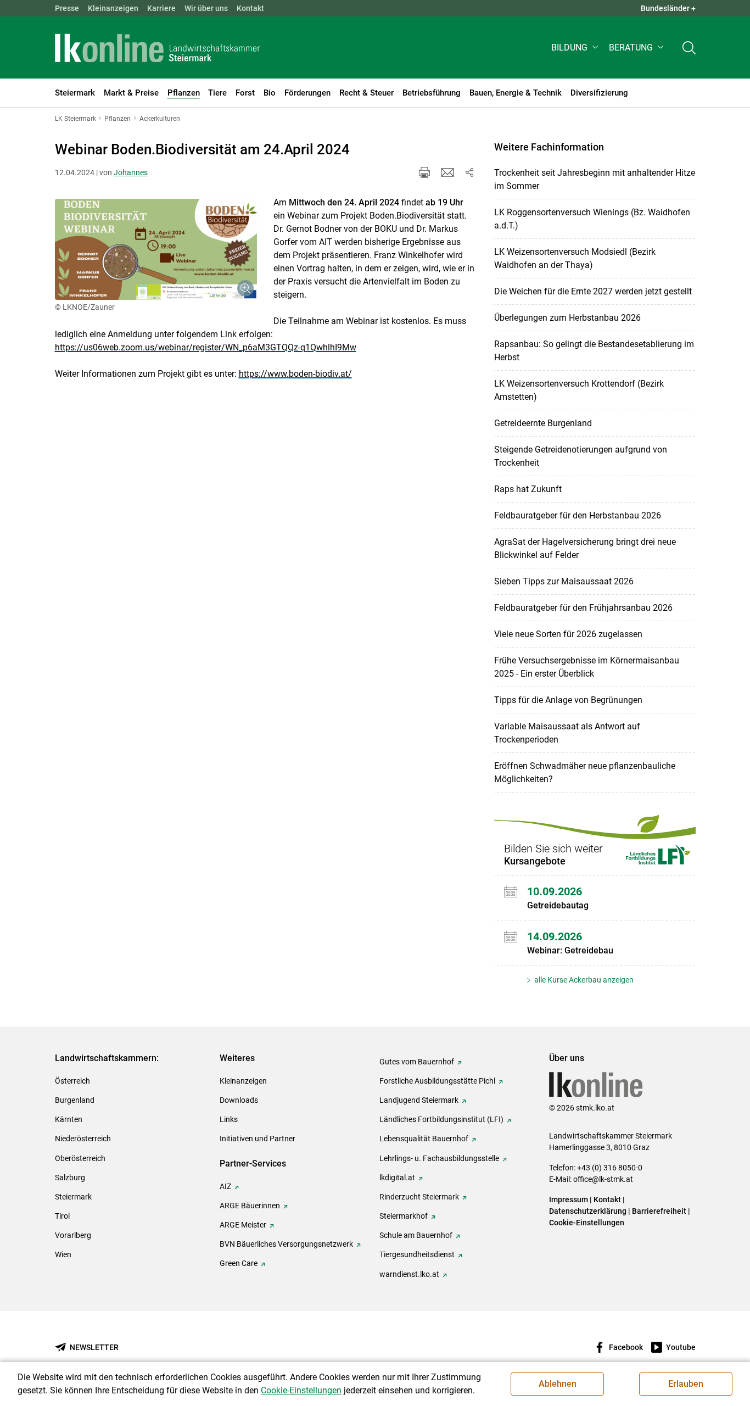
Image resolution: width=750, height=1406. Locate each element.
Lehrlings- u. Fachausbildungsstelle (439, 1158)
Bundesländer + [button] (668, 8)
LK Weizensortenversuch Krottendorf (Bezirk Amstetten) (579, 390)
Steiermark (73, 1196)
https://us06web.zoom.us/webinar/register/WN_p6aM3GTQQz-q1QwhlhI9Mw (205, 347)
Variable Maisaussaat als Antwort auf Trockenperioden (567, 733)
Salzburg (70, 1177)
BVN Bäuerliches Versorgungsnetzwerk (286, 1244)
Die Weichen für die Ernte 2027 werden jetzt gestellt (593, 291)
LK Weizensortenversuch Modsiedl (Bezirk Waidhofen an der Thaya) (575, 258)
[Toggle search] (689, 47)
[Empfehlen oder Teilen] (469, 172)
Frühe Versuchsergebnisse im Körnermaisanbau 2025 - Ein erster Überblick (586, 667)
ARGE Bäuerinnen (250, 1205)
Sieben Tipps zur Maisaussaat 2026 (564, 581)
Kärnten (68, 1119)
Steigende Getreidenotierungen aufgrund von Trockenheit (580, 456)
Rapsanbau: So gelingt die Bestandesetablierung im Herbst (594, 350)
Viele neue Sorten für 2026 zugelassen (568, 634)
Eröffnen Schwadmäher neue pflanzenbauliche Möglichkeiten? (584, 772)
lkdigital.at (397, 1177)
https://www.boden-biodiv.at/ (295, 374)
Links (229, 1119)
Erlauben (685, 1384)
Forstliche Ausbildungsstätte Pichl (437, 1080)
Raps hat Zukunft (528, 489)
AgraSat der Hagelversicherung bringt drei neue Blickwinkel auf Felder (585, 548)
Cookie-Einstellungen (586, 1222)
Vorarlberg (73, 1235)
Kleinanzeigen (113, 8)
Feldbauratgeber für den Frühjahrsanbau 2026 (583, 607)
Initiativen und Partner (257, 1138)
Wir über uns (206, 8)
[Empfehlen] (447, 172)
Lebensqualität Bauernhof (423, 1138)
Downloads (239, 1100)
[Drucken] (424, 172)
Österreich (72, 1080)
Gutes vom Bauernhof (416, 1061)
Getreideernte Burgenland (543, 423)
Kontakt (250, 8)
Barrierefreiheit (659, 1211)
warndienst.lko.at (409, 1274)
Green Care (239, 1263)
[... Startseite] (157, 48)
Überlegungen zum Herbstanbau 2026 (567, 318)
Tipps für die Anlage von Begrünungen (568, 700)
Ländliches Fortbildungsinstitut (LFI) (441, 1119)
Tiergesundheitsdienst (417, 1254)
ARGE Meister (243, 1224)
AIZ (225, 1186)
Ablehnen (558, 1384)
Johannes (131, 172)
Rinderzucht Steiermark (419, 1196)
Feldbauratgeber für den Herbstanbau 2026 (577, 515)
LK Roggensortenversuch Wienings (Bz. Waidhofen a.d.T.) (592, 219)
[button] (576, 47)
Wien (63, 1254)
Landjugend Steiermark (418, 1100)
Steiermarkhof (403, 1216)
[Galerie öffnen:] (156, 249)
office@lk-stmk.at (603, 1179)
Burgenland (74, 1100)
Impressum (568, 1199)
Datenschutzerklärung (587, 1211)
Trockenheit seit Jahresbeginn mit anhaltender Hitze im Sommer (594, 179)
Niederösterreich (83, 1138)
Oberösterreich (80, 1158)
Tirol (62, 1216)
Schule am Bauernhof (415, 1235)
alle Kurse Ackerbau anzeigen (583, 979)
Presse (67, 8)
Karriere (161, 8)
